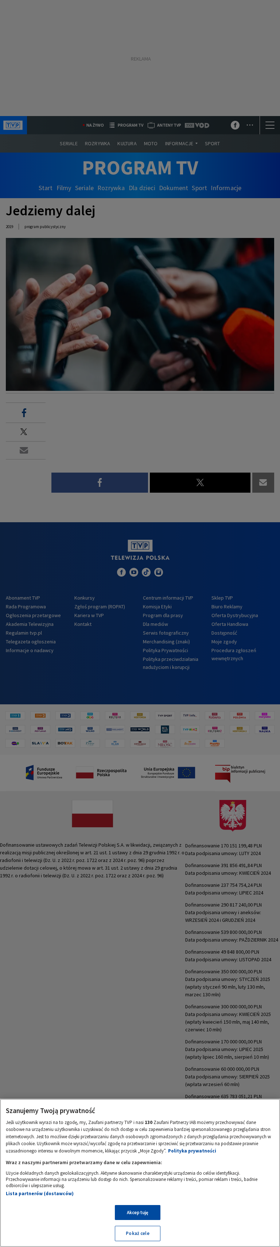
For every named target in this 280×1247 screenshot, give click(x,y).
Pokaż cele (137, 1233)
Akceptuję (137, 1212)
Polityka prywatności (192, 1151)
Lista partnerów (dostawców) (40, 1193)
